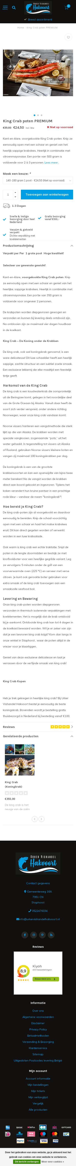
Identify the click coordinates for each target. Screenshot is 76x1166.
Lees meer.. (52, 162)
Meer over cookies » (53, 1161)
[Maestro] (43, 1134)
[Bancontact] (66, 1134)
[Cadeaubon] (66, 1127)
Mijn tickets (38, 1091)
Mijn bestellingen (38, 1085)
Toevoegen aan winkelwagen (47, 194)
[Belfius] (31, 1127)
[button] (34, 115)
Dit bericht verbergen (27, 1161)
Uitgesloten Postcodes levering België (38, 1060)
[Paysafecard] (32, 1141)
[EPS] (54, 1127)
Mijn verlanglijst (38, 1097)
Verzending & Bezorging (38, 1042)
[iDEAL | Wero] (8, 1134)
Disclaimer (38, 1023)
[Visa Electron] (55, 1141)
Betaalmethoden (38, 1035)
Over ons (38, 1010)
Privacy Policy (38, 1029)
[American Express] (8, 1127)
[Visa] (44, 1141)
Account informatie (38, 1078)
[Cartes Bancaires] (43, 1127)
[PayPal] (20, 1141)
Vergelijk (38, 1103)
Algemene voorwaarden (38, 1017)
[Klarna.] (31, 1134)
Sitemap (38, 1054)
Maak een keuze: (17, 174)
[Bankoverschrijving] (19, 1127)
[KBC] (19, 1134)
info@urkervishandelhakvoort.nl (39, 919)
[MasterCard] (54, 1134)
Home (20, 27)
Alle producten (38, 1109)
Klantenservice (38, 1048)
